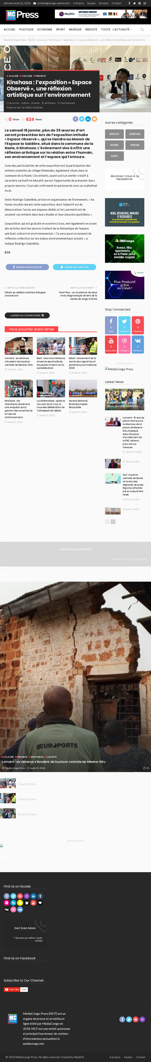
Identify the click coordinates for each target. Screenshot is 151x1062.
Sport (60, 29)
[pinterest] (138, 325)
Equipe (91, 3)
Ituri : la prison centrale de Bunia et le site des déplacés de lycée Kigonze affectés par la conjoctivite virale (133, 484)
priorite (41, 76)
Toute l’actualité (115, 29)
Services (104, 3)
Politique (26, 29)
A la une (13, 76)
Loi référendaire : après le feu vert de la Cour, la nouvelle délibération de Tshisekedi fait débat (51, 405)
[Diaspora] (134, 134)
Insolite (91, 29)
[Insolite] (114, 134)
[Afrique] (134, 145)
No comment (68, 102)
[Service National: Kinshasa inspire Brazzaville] (83, 388)
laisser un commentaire (26, 315)
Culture (27, 76)
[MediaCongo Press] (12, 1018)
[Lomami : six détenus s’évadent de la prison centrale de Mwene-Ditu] (19, 346)
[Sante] (114, 156)
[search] (142, 29)
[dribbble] (124, 344)
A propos (78, 3)
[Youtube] (111, 344)
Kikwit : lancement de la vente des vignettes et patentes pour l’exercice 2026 (83, 363)
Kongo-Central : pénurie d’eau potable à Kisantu (122, 404)
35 (147, 768)
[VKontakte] (138, 344)
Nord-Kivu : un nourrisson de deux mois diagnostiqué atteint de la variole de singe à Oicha (78, 296)
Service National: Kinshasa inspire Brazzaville (78, 404)
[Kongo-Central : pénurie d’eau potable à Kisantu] (124, 399)
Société (12, 353)
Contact (116, 3)
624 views (50, 102)
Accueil (9, 29)
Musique (75, 29)
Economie (44, 29)
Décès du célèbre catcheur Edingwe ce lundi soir (25, 294)
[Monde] (114, 145)
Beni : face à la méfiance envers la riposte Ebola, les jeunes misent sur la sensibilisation (51, 363)
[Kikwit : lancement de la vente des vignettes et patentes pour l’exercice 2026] (8, 798)
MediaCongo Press (15, 768)
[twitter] (124, 325)
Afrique (77, 393)
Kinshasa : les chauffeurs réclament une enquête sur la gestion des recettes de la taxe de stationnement (19, 409)
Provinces (14, 350)
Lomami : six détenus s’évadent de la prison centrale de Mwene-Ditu (19, 361)
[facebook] (111, 325)
